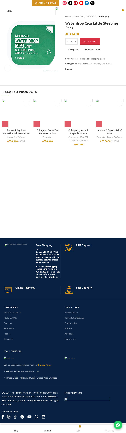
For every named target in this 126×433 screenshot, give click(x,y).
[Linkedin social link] (85, 69)
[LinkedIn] (87, 3)
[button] (5, 124)
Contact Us (70, 339)
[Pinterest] (76, 3)
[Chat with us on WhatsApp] (118, 425)
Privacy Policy (71, 312)
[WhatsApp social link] (88, 69)
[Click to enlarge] (8, 68)
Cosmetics (79, 16)
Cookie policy (71, 323)
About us (69, 333)
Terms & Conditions (74, 317)
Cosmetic (8, 339)
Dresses (8, 323)
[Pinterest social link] (81, 69)
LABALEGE (91, 16)
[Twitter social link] (78, 69)
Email (6, 371)
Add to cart (89, 41)
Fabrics (7, 333)
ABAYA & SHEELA (12, 312)
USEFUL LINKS (72, 307)
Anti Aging (103, 16)
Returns (68, 328)
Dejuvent (22, 137)
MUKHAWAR (10, 317)
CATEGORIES (11, 307)
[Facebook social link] (74, 69)
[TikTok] (70, 3)
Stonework (9, 328)
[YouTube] (81, 3)
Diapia (110, 137)
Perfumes (118, 137)
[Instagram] (65, 3)
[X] (92, 3)
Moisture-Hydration (79, 140)
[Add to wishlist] (26, 103)
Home (68, 16)
